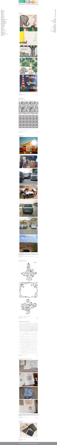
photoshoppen (26, 131)
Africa (2, 10)
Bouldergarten (54, 25)
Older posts (20, 440)
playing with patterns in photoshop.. (24, 321)
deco (4, 16)
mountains (2, 26)
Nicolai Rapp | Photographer (53, 29)
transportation (31, 256)
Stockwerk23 (54, 30)
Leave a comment (36, 417)
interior (4, 24)
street (4, 32)
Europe (2, 18)
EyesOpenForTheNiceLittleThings (28, 4)
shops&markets (3, 31)
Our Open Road (54, 22)
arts (1, 11)
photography (3, 29)
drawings (2, 17)
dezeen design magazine (53, 20)
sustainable (2, 33)
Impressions (20, 99)
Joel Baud (55, 28)
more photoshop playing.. (23, 260)
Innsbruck (2, 24)
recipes (4, 30)
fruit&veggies (3, 21)
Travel (22, 136)
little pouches (21, 421)
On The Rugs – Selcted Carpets (53, 21)
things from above (2, 35)
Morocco (3, 25)
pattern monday (21, 98)
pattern (24, 131)
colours (2, 16)
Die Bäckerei (54, 27)
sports (2, 32)
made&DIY (22, 99)
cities (2, 14)
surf (29, 256)
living (1, 25)
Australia (21, 256)
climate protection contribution (2, 15)
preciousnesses (2, 30)
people (2, 28)
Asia (3, 11)
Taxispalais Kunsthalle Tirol (53, 31)
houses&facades (4, 22)
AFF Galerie (55, 19)
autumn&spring (2, 12)
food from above (3, 20)
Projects (24, 99)
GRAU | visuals (54, 28)
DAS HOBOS (54, 26)
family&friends (4, 19)
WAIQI (55, 32)
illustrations (3, 23)
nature (2, 27)
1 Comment (37, 355)
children (2, 13)
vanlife (33, 256)
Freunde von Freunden (53, 21)
